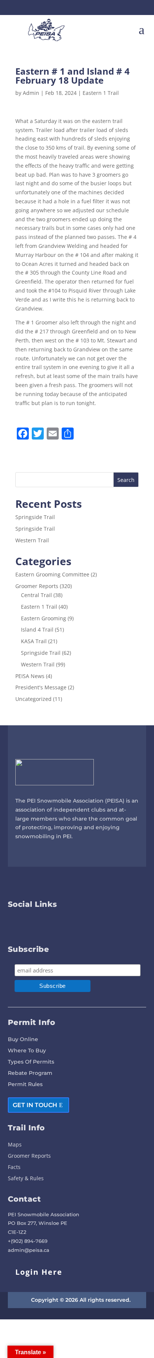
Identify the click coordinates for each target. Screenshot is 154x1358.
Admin (31, 92)
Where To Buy (27, 1051)
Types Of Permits (31, 1062)
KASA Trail (34, 641)
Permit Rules (25, 1085)
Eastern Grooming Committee (52, 574)
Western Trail (32, 540)
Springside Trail (35, 517)
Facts (14, 1167)
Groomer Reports (36, 586)
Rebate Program (30, 1073)
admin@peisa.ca (28, 1250)
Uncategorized (33, 698)
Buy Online (23, 1040)
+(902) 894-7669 (27, 1241)
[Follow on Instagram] (83, 7)
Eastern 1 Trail (101, 92)
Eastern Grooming (43, 618)
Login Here (38, 1272)
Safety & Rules (26, 1179)
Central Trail (36, 595)
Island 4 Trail (37, 629)
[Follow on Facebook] (70, 7)
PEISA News (29, 676)
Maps (15, 1145)
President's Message (41, 687)
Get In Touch (35, 1105)
